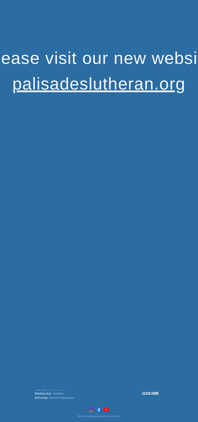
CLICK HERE (150, 393)
